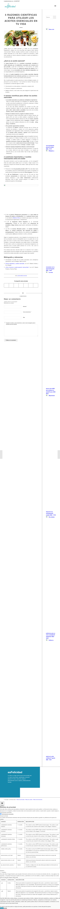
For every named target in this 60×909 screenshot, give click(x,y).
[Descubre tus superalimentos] (1, 454)
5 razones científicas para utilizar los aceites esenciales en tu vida (21, 19)
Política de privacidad (20, 799)
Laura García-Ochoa (22, 275)
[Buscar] (51, 5)
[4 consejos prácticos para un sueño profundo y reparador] (59, 454)
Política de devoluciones (37, 799)
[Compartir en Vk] (26, 285)
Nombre (25, 306)
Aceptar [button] (2, 908)
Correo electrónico (27, 312)
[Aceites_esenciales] (21, 38)
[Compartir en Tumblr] (21, 285)
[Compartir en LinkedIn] (16, 285)
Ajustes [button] (5, 908)
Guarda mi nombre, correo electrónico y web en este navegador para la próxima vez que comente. (20, 323)
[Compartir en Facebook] (6, 285)
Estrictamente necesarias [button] (6, 812)
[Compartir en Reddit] (30, 285)
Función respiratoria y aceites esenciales (14, 263)
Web (24, 317)
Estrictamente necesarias (7, 814)
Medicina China (16, 218)
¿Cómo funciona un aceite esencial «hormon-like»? (17, 267)
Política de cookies (28, 799)
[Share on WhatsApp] (11, 285)
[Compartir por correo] (35, 285)
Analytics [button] (2, 870)
